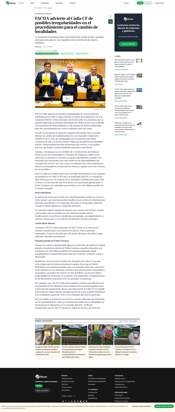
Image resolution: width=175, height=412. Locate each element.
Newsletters (66, 390)
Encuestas (91, 384)
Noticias (21, 3)
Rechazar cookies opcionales (141, 406)
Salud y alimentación (120, 101)
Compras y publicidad (121, 69)
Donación (148, 3)
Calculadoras (92, 398)
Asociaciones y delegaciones (125, 381)
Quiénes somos (120, 378)
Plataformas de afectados (97, 381)
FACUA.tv (65, 384)
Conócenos (59, 3)
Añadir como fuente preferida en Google (47, 53)
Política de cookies (121, 401)
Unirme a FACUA (128, 44)
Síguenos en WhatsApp (67, 53)
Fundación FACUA (121, 387)
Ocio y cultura (118, 84)
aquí (24, 408)
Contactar (72, 3)
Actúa (32, 3)
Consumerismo (67, 387)
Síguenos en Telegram (82, 53)
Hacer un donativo (42, 390)
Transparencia (120, 384)
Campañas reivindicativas (97, 378)
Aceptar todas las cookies (164, 406)
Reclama (91, 395)
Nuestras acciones (68, 381)
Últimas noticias (67, 378)
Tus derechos (92, 392)
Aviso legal (118, 395)
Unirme (140, 3)
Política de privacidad (122, 398)
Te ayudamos (45, 3)
